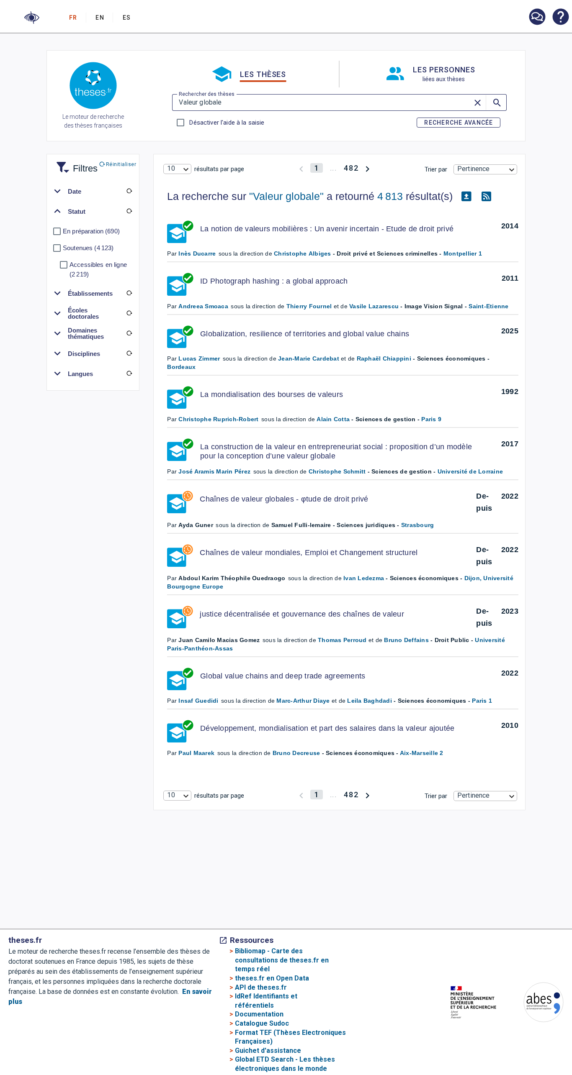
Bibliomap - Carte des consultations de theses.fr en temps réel (282, 960)
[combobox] (177, 169)
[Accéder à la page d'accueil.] (93, 87)
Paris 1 (482, 700)
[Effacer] (478, 102)
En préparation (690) (91, 231)
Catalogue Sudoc (262, 1023)
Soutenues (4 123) (88, 247)
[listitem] (537, 17)
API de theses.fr (261, 987)
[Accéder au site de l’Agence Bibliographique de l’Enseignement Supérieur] (535, 1003)
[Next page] (367, 168)
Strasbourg (417, 525)
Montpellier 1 (462, 253)
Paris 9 (431, 419)
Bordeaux (181, 366)
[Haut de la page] (545, 1049)
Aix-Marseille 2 (421, 753)
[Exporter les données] (466, 197)
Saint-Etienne (488, 306)
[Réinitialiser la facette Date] (129, 191)
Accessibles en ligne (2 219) (98, 269)
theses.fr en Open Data (272, 978)
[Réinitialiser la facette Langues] (129, 373)
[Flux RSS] (486, 197)
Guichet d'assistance (268, 1051)
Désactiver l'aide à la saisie (226, 122)
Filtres (75, 163)
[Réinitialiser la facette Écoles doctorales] (129, 313)
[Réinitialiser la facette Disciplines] (129, 353)
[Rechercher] (496, 102)
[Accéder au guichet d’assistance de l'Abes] (537, 17)
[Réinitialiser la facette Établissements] (129, 293)
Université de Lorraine (470, 471)
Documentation (259, 1014)
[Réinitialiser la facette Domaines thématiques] (129, 333)
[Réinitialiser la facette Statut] (129, 211)
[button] (32, 17)
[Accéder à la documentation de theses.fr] (560, 17)
